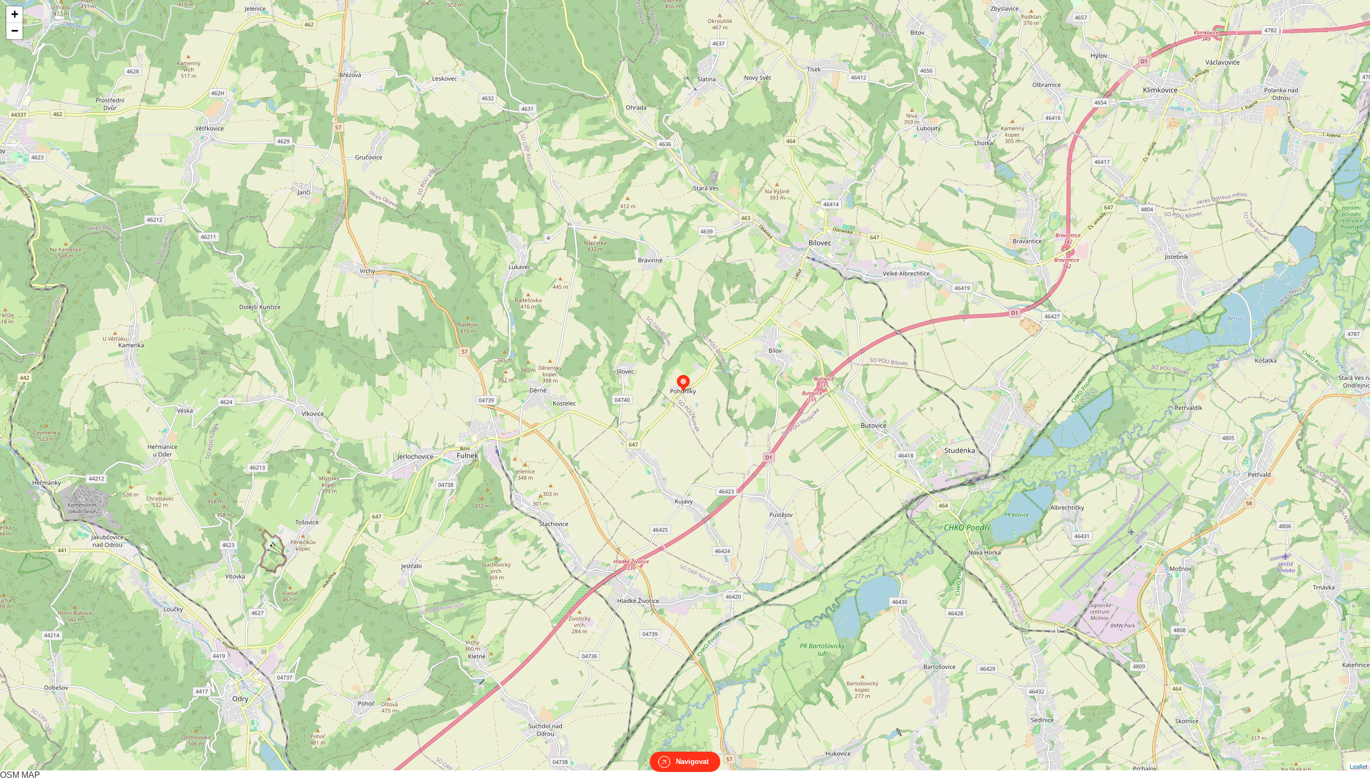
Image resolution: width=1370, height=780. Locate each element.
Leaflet (1358, 766)
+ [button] (14, 14)
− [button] (14, 30)
